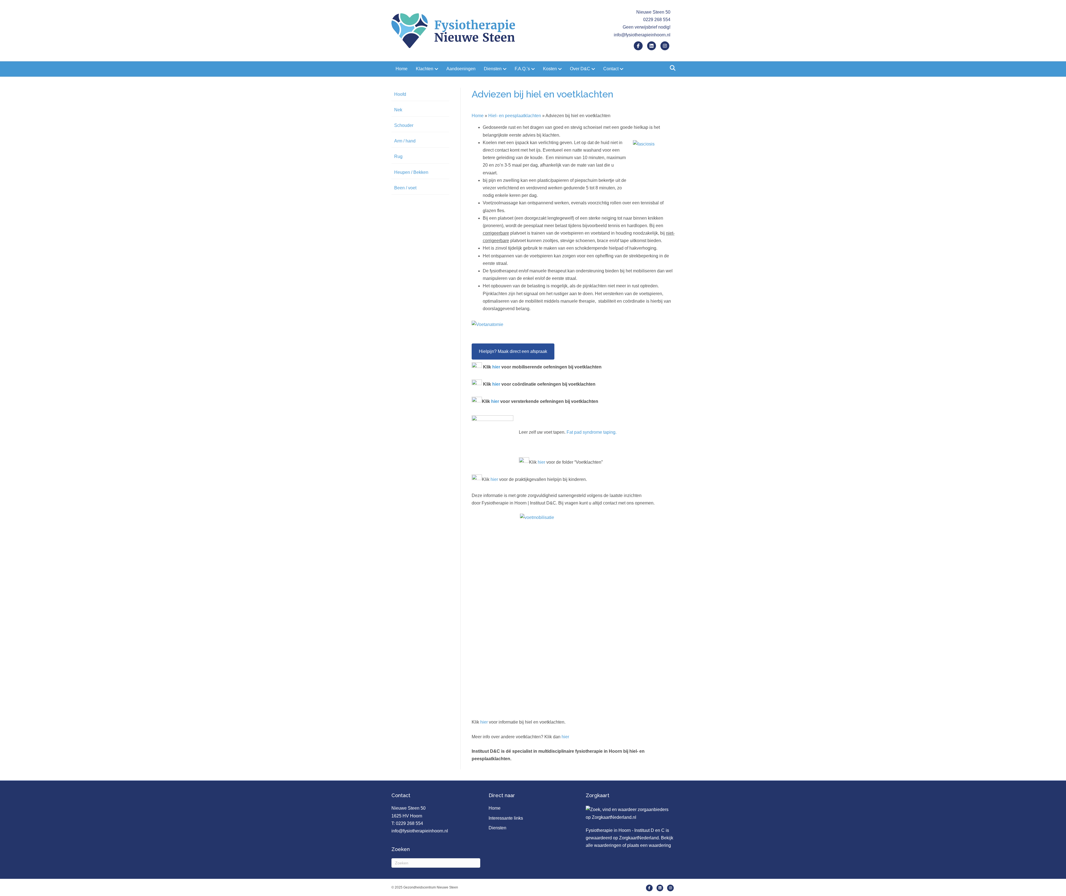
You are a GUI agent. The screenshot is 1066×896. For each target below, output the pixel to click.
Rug (398, 156)
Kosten (550, 68)
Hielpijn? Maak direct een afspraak (513, 351)
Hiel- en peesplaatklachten (514, 115)
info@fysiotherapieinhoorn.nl (642, 34)
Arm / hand (405, 141)
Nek (398, 109)
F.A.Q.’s (522, 68)
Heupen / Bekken (411, 172)
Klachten (424, 68)
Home (402, 68)
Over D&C (580, 68)
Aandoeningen (461, 68)
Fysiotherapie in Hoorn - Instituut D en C (625, 830)
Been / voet (405, 187)
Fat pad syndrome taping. (592, 432)
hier (496, 367)
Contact (611, 68)
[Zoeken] (671, 68)
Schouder (403, 125)
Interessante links (506, 818)
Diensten (493, 68)
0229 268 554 (409, 823)
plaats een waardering (649, 845)
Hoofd (400, 94)
